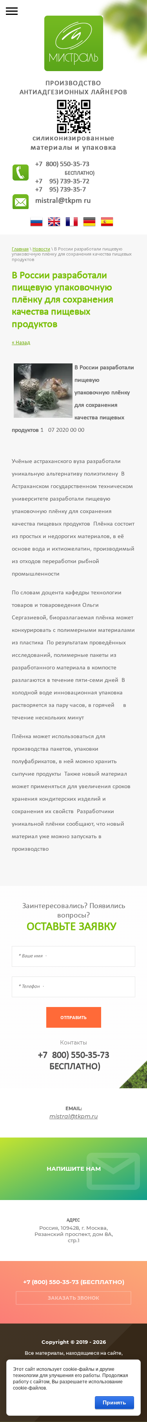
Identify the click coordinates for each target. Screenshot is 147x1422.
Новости (41, 249)
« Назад (21, 343)
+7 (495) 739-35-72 (62, 181)
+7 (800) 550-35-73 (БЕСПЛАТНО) (73, 1282)
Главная (20, 249)
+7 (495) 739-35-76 (60, 189)
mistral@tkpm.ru (63, 201)
